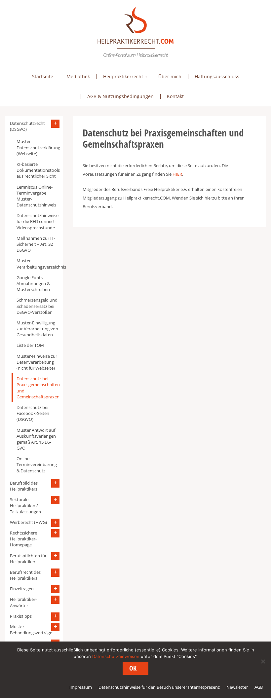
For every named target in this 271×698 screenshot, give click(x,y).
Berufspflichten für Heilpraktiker (28, 559)
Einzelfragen (22, 589)
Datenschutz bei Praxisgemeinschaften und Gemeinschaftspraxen (38, 388)
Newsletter (237, 687)
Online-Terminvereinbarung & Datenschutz (37, 464)
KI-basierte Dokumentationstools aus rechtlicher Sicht (38, 170)
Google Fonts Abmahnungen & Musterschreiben (33, 283)
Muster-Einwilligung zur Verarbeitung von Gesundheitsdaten (37, 329)
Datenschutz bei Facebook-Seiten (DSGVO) (33, 413)
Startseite (42, 76)
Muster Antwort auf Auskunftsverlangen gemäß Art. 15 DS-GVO (36, 439)
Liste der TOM (30, 345)
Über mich (169, 76)
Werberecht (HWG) (28, 522)
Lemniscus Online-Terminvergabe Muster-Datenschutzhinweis (36, 196)
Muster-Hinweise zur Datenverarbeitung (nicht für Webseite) (37, 362)
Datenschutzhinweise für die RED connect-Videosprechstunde (37, 221)
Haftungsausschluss (217, 76)
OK (132, 668)
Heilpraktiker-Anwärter (23, 602)
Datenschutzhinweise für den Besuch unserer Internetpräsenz (159, 687)
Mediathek (78, 76)
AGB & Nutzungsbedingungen (120, 96)
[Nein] (262, 661)
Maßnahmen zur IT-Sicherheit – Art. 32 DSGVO (36, 244)
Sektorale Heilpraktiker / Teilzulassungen (25, 505)
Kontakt (175, 96)
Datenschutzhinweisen (115, 656)
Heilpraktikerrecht (123, 76)
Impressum (80, 687)
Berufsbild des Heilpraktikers (24, 486)
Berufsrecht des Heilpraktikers (25, 575)
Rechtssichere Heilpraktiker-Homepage (23, 539)
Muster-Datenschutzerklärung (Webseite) (38, 147)
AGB (258, 687)
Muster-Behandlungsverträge (31, 630)
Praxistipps (21, 616)
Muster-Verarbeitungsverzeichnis (38, 264)
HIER (177, 174)
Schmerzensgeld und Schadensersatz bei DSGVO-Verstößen (37, 306)
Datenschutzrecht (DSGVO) (27, 126)
